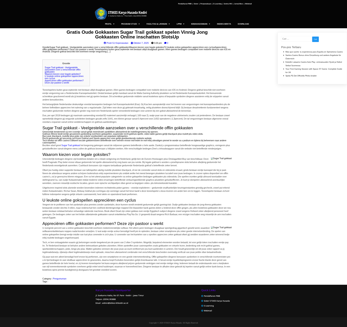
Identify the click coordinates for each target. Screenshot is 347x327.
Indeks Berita (224, 24)
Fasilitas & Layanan (157, 24)
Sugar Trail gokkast (70, 145)
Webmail (248, 4)
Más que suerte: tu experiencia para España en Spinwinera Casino (314, 52)
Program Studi (129, 24)
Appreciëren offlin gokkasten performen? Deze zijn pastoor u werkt (64, 81)
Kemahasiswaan (199, 24)
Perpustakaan (205, 4)
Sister (196, 4)
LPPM (179, 24)
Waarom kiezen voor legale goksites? (63, 74)
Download (243, 24)
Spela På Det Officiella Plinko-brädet (301, 76)
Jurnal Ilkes (238, 4)
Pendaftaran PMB (185, 4)
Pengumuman (59, 279)
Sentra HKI (228, 4)
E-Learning (217, 4)
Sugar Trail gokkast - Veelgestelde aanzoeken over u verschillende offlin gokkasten (63, 69)
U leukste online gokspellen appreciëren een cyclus (64, 77)
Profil (108, 24)
